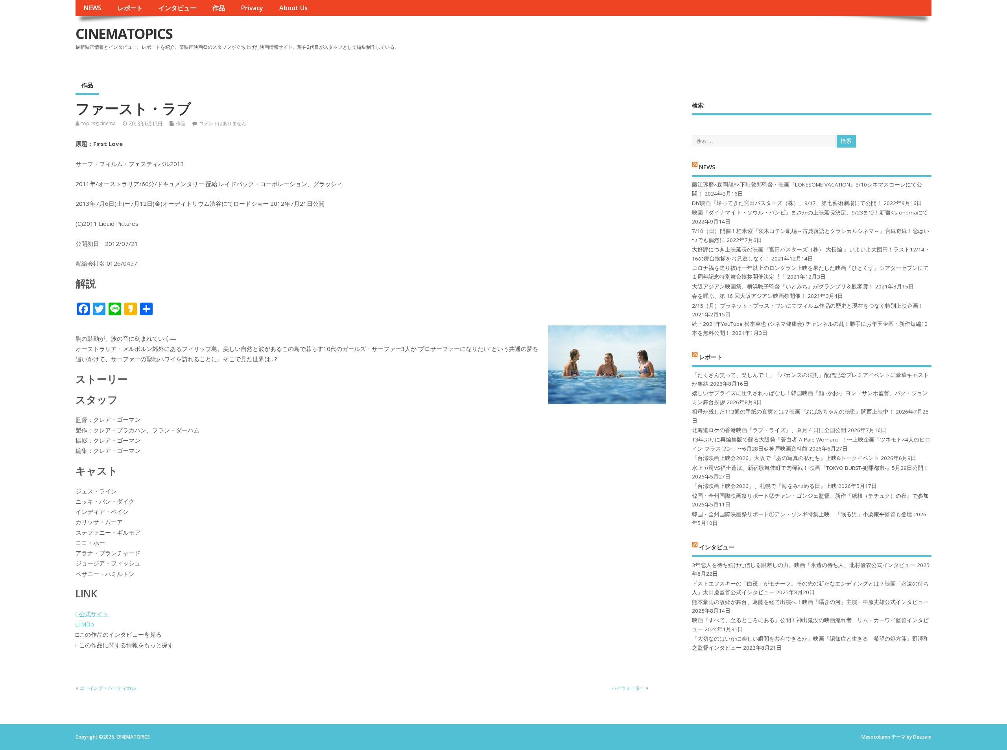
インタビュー (177, 8)
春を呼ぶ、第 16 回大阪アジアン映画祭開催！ (749, 295)
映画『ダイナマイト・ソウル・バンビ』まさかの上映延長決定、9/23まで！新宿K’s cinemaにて (810, 212)
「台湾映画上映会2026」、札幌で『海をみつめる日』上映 (764, 486)
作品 (218, 8)
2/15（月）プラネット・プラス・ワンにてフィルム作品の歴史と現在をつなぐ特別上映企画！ (808, 305)
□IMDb (85, 624)
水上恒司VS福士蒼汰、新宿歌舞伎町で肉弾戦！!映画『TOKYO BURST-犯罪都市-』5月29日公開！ (810, 467)
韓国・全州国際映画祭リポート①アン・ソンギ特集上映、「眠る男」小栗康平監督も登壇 (802, 514)
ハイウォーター (628, 688)
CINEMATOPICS (124, 33)
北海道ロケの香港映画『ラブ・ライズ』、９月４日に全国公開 (769, 430)
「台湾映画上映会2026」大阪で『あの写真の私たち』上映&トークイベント (785, 458)
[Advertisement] (781, 40)
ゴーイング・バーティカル (107, 688)
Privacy (252, 8)
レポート (130, 8)
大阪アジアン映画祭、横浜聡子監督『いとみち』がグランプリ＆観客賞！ (783, 286)
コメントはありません (222, 123)
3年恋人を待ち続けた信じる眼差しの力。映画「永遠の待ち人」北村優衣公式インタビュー (803, 565)
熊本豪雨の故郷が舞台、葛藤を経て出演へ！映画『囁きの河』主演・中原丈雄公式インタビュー (810, 602)
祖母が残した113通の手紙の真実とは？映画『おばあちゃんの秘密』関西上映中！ (793, 411)
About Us (293, 8)
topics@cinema (98, 123)
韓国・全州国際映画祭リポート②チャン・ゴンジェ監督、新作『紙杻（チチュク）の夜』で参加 (810, 495)
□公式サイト (92, 614)
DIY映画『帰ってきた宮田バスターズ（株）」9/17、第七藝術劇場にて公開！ (787, 203)
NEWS (92, 8)
